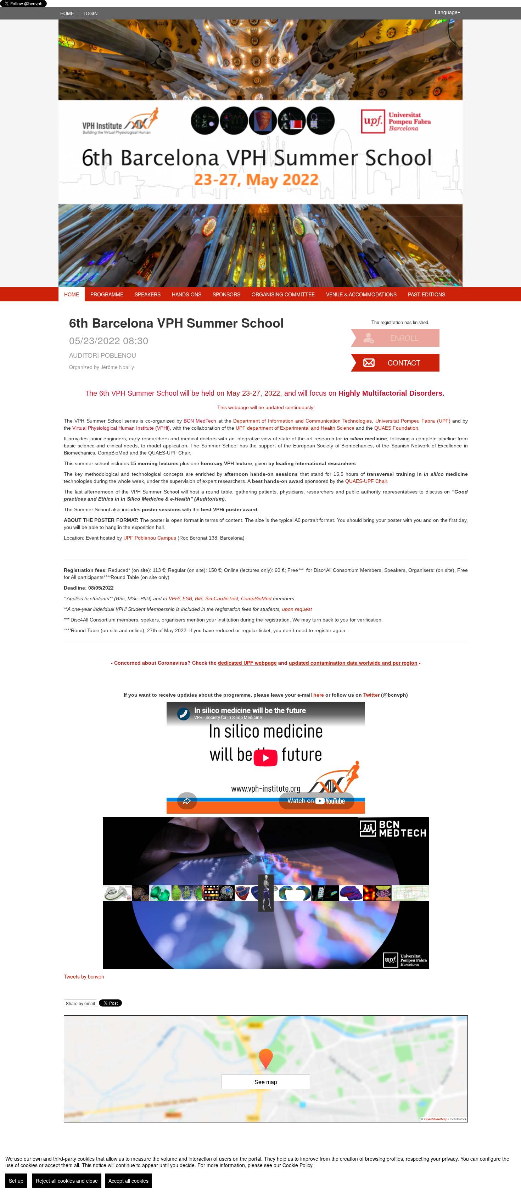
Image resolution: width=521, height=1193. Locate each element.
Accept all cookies (128, 1180)
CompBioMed (256, 598)
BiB (198, 598)
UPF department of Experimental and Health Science (295, 428)
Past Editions (426, 294)
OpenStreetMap (435, 1119)
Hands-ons (186, 294)
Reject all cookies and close (67, 1180)
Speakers (148, 294)
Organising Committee (283, 294)
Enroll (404, 338)
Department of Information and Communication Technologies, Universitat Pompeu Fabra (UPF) (341, 421)
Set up (16, 1180)
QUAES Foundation (396, 428)
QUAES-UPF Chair (366, 481)
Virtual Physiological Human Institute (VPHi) (121, 428)
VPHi (174, 598)
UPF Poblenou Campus (149, 538)
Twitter (371, 695)
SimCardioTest (221, 598)
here (318, 695)
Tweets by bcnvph (84, 976)
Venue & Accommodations (361, 294)
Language (446, 12)
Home (67, 13)
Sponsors (226, 294)
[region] (260, 1169)
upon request (297, 609)
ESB (187, 598)
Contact (404, 362)
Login (90, 13)
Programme (106, 294)
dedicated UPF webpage (247, 662)
